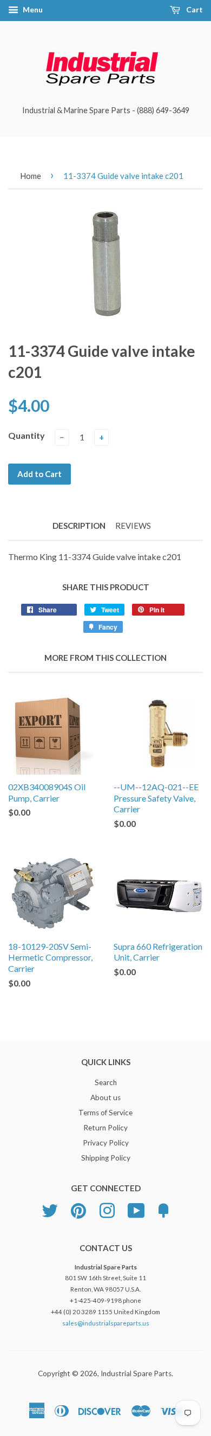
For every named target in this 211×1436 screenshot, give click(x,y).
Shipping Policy (105, 1158)
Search (106, 1082)
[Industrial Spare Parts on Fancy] (163, 1209)
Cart (193, 9)
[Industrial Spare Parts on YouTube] (136, 1209)
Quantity (26, 435)
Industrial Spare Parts (136, 1373)
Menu (32, 9)
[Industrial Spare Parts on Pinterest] (78, 1209)
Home (30, 176)
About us (105, 1097)
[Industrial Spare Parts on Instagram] (107, 1209)
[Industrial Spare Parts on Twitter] (50, 1209)
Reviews (133, 525)
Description (79, 525)
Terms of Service (105, 1112)
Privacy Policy (106, 1142)
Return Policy (105, 1127)
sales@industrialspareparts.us (105, 1323)
